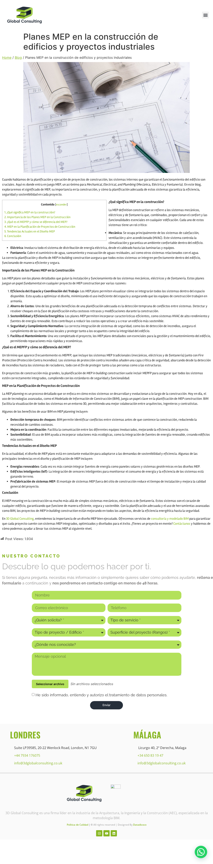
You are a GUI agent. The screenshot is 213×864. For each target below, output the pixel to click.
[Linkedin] (114, 833)
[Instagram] (99, 833)
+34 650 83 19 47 (150, 755)
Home (6, 57)
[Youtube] (106, 833)
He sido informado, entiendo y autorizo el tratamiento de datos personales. (101, 695)
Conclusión (12, 236)
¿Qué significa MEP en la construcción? (29, 212)
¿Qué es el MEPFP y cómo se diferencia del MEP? (35, 222)
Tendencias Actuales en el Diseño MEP (29, 231)
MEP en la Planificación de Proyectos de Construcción (39, 227)
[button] (205, 15)
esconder (61, 204)
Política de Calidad (77, 824)
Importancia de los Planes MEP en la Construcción (37, 217)
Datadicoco (139, 824)
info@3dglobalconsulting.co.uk (38, 763)
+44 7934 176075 (27, 755)
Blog (18, 57)
